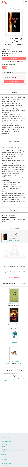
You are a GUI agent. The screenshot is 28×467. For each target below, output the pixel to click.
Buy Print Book (14, 81)
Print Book (7, 77)
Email (4, 454)
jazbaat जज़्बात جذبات (14, 303)
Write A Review (15, 277)
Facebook (5, 457)
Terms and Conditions (7, 463)
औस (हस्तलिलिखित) (14, 361)
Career (3, 447)
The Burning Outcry (11, 273)
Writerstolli (14, 47)
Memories (14, 342)
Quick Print (4, 449)
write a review (17, 271)
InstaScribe (4, 452)
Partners (4, 444)
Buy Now (14, 58)
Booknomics (5, 438)
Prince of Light (14, 323)
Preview (5, 67)
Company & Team (6, 441)
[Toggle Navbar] (25, 2)
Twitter (5, 459)
